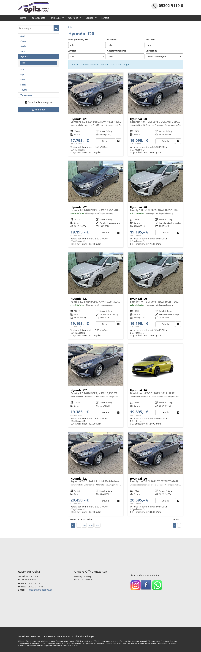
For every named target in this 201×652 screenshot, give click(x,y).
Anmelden (23, 636)
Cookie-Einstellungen (83, 636)
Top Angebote (38, 17)
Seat (22, 79)
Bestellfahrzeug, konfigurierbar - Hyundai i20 (96, 114)
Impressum (49, 636)
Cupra (23, 41)
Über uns (73, 17)
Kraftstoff (112, 39)
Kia (22, 69)
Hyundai (24, 56)
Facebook (36, 636)
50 (84, 525)
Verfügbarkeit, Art (78, 39)
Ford (22, 51)
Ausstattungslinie (116, 50)
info (70, 27)
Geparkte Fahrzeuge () (40, 102)
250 (97, 525)
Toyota (23, 89)
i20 (23, 63)
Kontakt (105, 17)
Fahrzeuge (55, 17)
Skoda (23, 84)
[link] (118, 141)
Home (23, 17)
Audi (22, 36)
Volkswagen (26, 95)
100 (90, 525)
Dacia (23, 46)
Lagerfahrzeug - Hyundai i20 (96, 204)
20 (78, 525)
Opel (22, 74)
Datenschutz (63, 636)
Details (105, 141)
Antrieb (72, 50)
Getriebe (150, 39)
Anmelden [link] (40, 109)
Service (89, 17)
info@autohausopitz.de (40, 589)
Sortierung (151, 50)
